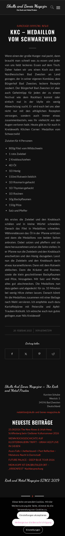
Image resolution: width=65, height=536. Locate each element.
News (45, 26)
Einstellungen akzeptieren (33, 515)
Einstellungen (33, 529)
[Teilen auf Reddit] (53, 354)
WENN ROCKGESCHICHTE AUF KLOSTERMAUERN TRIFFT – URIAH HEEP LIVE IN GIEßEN (33, 442)
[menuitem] (50, 7)
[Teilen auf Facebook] (12, 354)
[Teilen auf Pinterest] (39, 354)
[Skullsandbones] (27, 7)
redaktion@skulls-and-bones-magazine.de (38, 412)
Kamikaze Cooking (28, 26)
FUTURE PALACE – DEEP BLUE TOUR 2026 (31, 459)
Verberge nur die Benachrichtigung (33, 522)
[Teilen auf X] (25, 354)
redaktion (46, 330)
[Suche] (50, 7)
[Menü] (58, 7)
